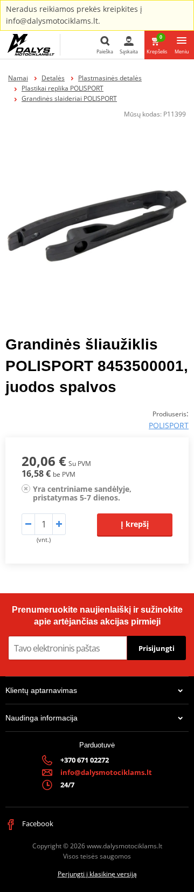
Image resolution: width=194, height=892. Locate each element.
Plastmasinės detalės (110, 78)
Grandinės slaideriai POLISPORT (69, 98)
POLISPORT (169, 425)
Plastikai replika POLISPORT (62, 88)
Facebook (36, 823)
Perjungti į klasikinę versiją (97, 874)
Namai (18, 78)
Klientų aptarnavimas (41, 690)
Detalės (53, 78)
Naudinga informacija (41, 717)
